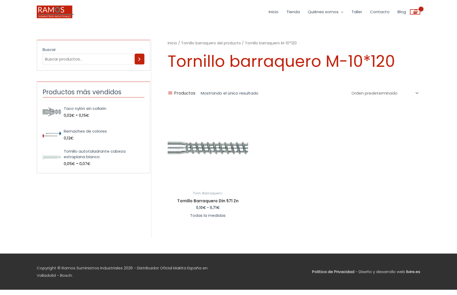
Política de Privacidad (333, 271)
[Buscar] (139, 59)
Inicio (172, 43)
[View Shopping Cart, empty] (415, 12)
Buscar (49, 49)
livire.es (413, 271)
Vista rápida (208, 183)
